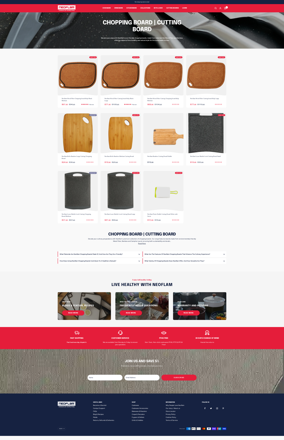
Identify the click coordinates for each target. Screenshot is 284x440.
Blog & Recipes (98, 414)
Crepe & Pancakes (138, 414)
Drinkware (118, 8)
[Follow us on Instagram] (217, 408)
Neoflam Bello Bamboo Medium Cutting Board (119, 156)
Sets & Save (158, 8)
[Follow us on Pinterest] (223, 408)
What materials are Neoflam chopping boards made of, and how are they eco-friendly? (91, 254)
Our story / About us (173, 408)
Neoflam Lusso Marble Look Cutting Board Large (120, 214)
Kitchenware (131, 8)
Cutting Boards (172, 8)
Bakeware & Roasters (139, 411)
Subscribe (179, 378)
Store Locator (171, 411)
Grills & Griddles (137, 420)
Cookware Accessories (140, 408)
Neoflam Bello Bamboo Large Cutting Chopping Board (77, 157)
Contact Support (99, 408)
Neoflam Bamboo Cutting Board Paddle (159, 156)
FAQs (95, 411)
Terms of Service (172, 420)
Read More (142, 243)
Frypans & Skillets (138, 417)
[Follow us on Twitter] (211, 408)
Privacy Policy (170, 414)
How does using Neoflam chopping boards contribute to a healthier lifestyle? (88, 261)
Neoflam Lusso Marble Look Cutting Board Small (205, 156)
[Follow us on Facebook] (205, 408)
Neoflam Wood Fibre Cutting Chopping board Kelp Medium (163, 99)
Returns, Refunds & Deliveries (103, 420)
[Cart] (225, 8)
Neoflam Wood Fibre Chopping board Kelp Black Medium (77, 99)
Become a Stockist (99, 405)
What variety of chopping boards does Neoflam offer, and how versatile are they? (174, 261)
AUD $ (60, 428)
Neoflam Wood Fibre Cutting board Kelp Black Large (119, 99)
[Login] (220, 8)
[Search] (216, 8)
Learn (184, 8)
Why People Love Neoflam (175, 405)
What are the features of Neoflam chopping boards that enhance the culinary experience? (177, 254)
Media (95, 417)
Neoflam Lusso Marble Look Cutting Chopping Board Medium (76, 215)
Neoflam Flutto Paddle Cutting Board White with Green (162, 215)
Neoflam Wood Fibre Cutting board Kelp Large (204, 98)
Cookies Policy (171, 417)
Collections (145, 8)
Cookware (107, 8)
